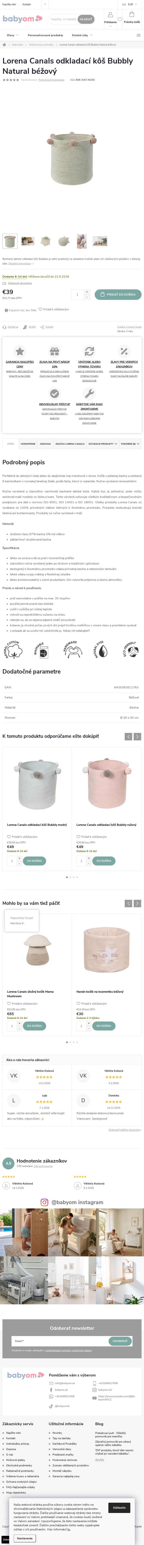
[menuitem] (12, 35)
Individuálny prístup (17, 1444)
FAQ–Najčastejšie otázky (20, 1487)
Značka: (129, 327)
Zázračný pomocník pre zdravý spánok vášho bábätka (113, 1443)
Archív (99, 1459)
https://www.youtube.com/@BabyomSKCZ (116, 1398)
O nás (9, 1454)
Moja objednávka (16, 1492)
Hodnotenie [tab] (28, 443)
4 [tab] (77, 877)
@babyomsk (62, 1406)
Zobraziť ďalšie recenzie (124, 1130)
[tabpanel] (37, 809)
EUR (130, 4)
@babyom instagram (77, 1202)
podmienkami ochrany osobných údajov (69, 1350)
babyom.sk (61, 1390)
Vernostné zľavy (61, 1449)
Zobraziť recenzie (43, 1166)
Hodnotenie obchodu (64, 1460)
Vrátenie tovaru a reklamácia (22, 1476)
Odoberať (120, 1341)
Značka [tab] (70, 443)
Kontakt (26, 4)
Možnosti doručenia (20, 283)
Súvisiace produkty (100, 443)
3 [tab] (74, 877)
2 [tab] (70, 877)
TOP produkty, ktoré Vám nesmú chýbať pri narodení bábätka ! (114, 1452)
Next (137, 736)
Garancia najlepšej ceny (66, 1476)
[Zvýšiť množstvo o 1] (87, 292)
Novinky (57, 1432)
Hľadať (86, 19)
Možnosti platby (15, 1460)
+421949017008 (108, 1383)
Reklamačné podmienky (20, 1471)
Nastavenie (25, 1538)
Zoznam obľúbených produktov (70, 1465)
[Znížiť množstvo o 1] (87, 297)
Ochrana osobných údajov (21, 1482)
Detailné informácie (19, 263)
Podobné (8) (128, 443)
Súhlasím (119, 1508)
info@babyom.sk (65, 1383)
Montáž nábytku (61, 1471)
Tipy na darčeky (61, 1438)
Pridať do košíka (121, 295)
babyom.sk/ (105, 1390)
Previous (128, 736)
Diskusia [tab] (45, 443)
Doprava (11, 1449)
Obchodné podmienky (19, 1465)
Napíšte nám (9, 4)
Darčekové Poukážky (64, 1443)
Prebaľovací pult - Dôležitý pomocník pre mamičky (110, 1434)
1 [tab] (67, 877)
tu (69, 1529)
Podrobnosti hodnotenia (51, 79)
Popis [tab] (10, 443)
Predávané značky (63, 1454)
